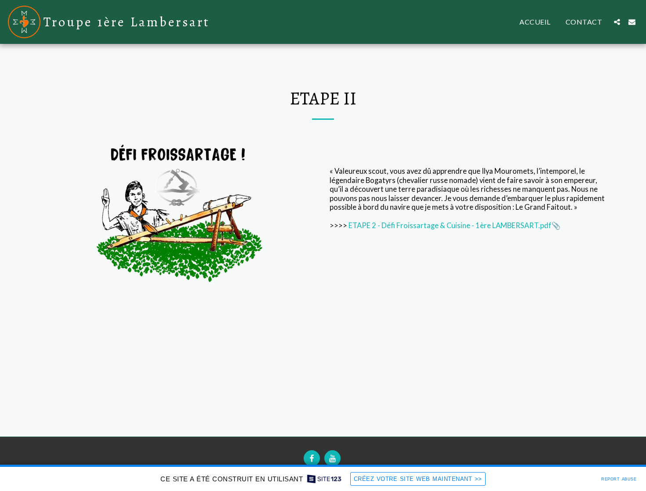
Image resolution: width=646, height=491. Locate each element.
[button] (617, 21)
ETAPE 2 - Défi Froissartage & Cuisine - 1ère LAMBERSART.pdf (450, 225)
